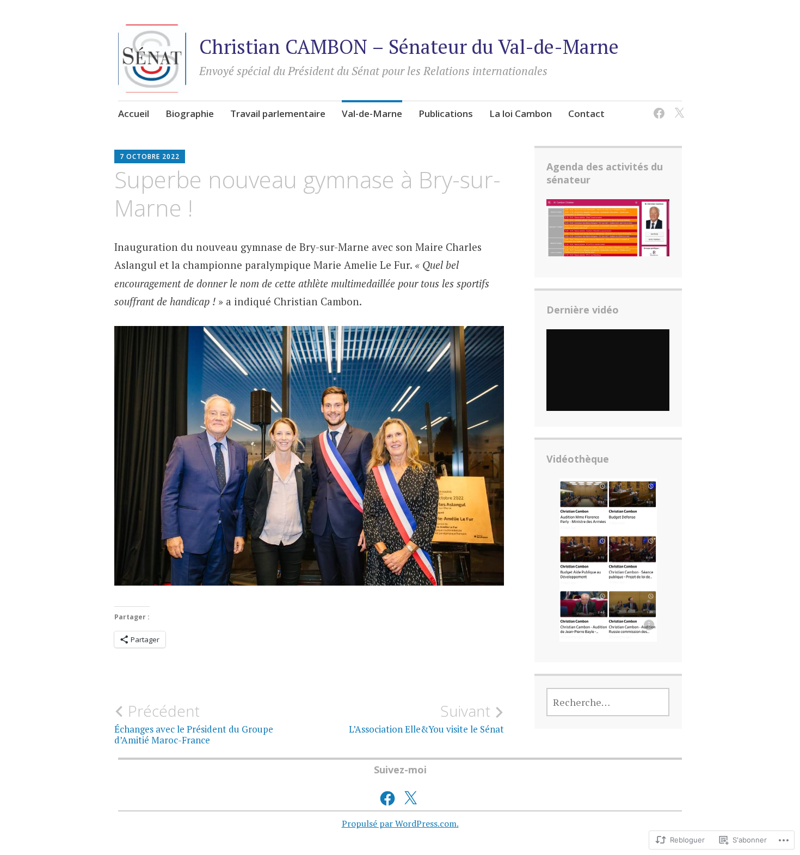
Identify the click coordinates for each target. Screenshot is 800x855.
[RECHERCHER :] (607, 702)
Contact (586, 113)
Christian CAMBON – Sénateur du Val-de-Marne (409, 46)
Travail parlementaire (277, 113)
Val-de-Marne (372, 113)
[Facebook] (657, 106)
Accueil (133, 113)
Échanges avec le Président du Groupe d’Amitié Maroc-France (193, 724)
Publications (446, 113)
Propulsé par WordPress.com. (400, 823)
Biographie (189, 113)
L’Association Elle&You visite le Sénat (426, 718)
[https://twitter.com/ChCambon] (677, 106)
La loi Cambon (520, 113)
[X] (410, 798)
